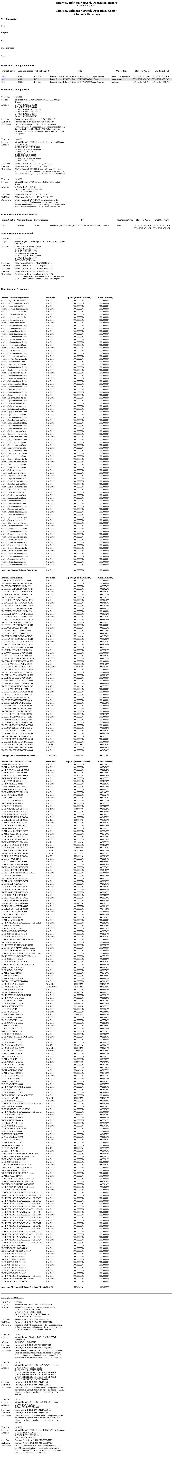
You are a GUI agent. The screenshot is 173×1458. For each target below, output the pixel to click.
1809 (3, 79)
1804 (3, 76)
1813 (3, 82)
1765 (3, 225)
